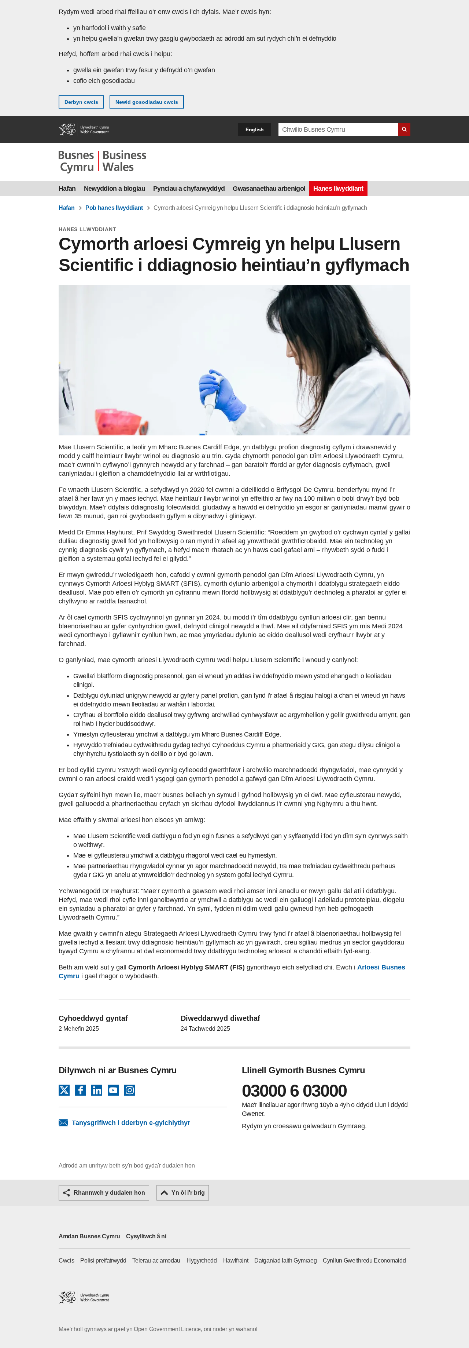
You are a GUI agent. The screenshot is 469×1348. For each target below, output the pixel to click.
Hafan (67, 188)
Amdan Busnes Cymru (89, 1236)
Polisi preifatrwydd (103, 1260)
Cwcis (66, 1260)
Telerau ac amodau (156, 1260)
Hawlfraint (235, 1260)
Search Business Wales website (404, 129)
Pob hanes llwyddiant (114, 208)
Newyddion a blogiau (114, 188)
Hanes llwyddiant (338, 188)
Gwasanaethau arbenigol (269, 188)
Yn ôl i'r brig (188, 1193)
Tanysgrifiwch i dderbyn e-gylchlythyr (131, 1122)
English (254, 129)
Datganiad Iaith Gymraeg (285, 1260)
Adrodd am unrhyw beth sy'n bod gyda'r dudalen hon (127, 1165)
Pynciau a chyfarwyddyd (189, 188)
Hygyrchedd (202, 1260)
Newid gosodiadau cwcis (146, 102)
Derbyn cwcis (81, 102)
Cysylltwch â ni (146, 1236)
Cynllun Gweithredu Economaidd (364, 1260)
